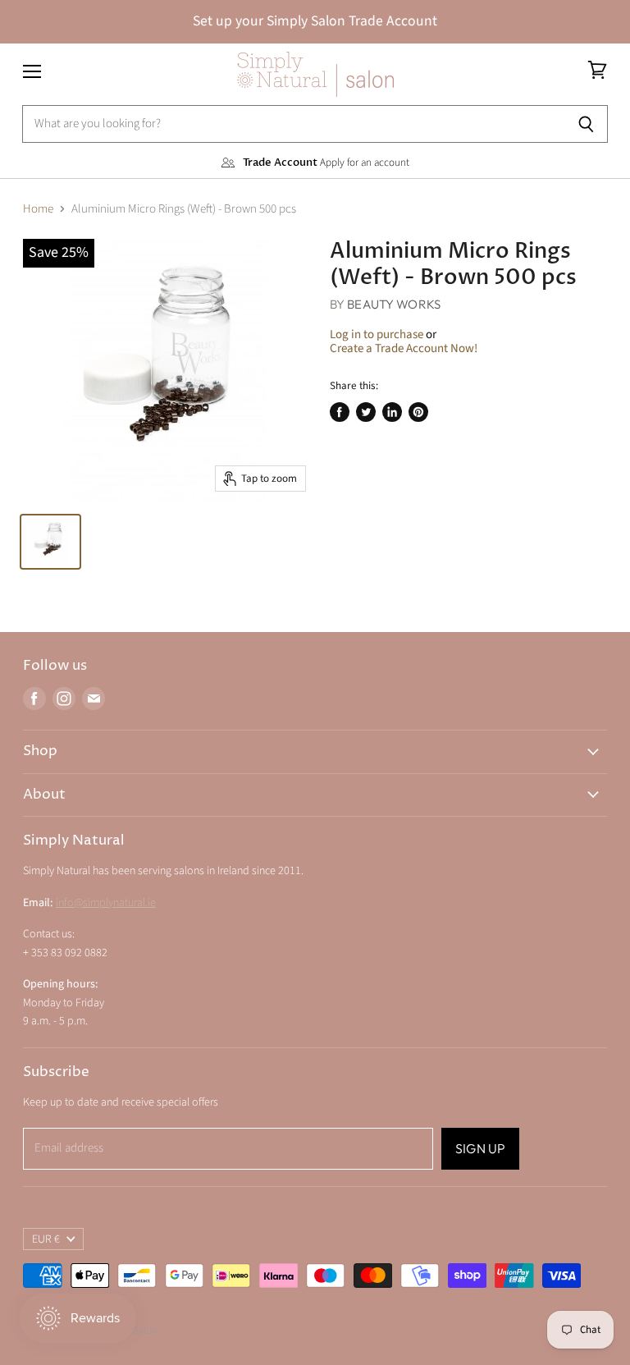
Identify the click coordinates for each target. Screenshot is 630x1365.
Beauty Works (394, 304)
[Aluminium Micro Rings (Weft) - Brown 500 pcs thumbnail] (50, 541)
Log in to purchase (376, 334)
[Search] (586, 124)
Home (38, 209)
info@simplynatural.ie (106, 903)
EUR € (46, 1239)
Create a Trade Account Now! (403, 348)
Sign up (480, 1148)
